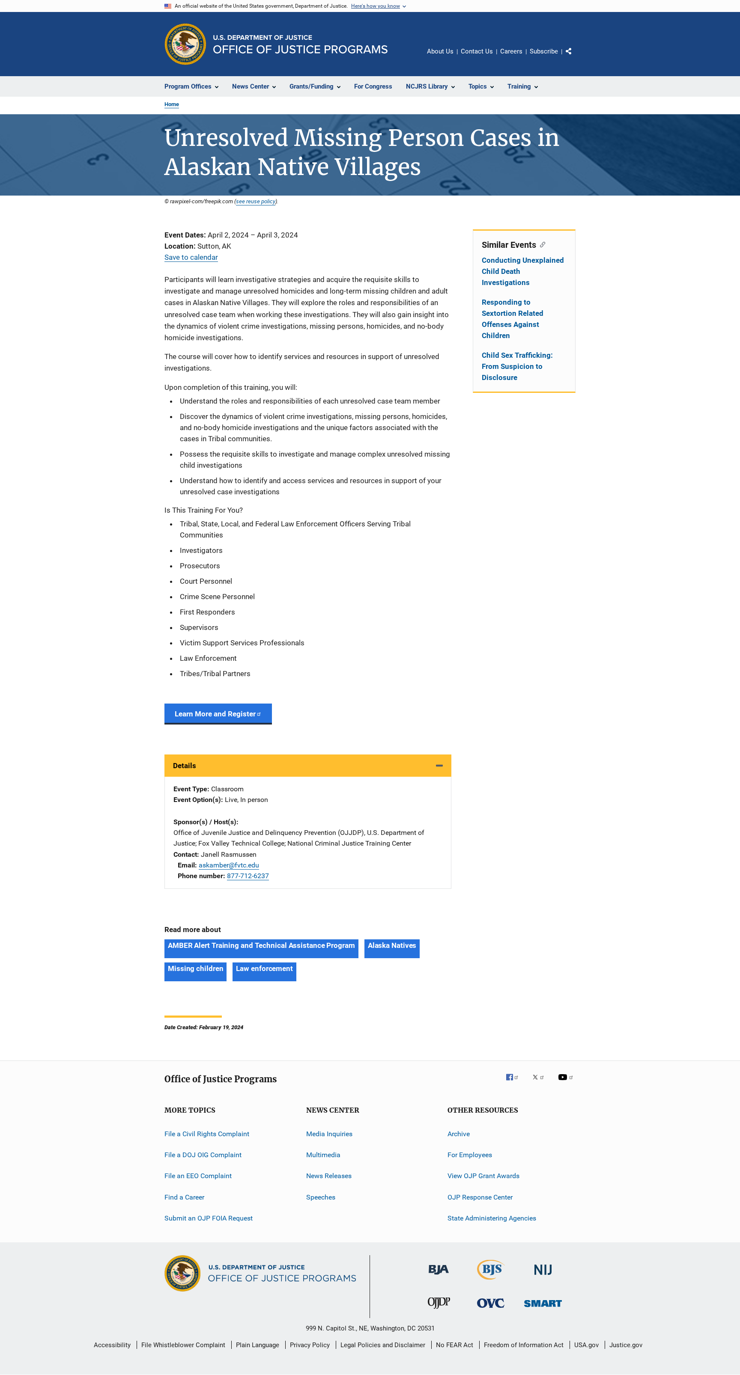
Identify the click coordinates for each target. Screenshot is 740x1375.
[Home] (300, 44)
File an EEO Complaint (198, 1176)
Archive (459, 1133)
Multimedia (323, 1155)
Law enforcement (264, 968)
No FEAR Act (454, 1345)
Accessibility (112, 1345)
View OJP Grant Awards (483, 1176)
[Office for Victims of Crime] (490, 1309)
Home (171, 104)
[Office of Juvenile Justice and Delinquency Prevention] (439, 1310)
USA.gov (586, 1345)
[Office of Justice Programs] (185, 44)
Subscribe (544, 51)
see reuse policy (255, 201)
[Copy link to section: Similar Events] (540, 244)
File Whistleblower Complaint (183, 1345)
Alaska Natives (392, 945)
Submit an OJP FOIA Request (208, 1218)
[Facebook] (515, 1083)
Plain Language (257, 1345)
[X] (541, 1083)
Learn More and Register (215, 714)
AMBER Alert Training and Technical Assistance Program (261, 945)
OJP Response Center (480, 1197)
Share (575, 57)
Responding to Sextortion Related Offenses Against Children (512, 319)
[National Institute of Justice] (543, 1276)
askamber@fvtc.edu (229, 865)
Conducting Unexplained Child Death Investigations (523, 271)
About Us (440, 51)
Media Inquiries (329, 1133)
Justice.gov (625, 1345)
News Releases (329, 1176)
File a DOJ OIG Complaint (203, 1155)
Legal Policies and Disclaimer (382, 1345)
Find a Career (184, 1197)
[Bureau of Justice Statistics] (491, 1281)
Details (184, 765)
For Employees (470, 1155)
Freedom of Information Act (524, 1345)
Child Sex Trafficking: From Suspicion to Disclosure (517, 366)
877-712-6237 (248, 876)
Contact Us (477, 51)
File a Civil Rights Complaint (206, 1133)
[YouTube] (567, 1083)
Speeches (320, 1197)
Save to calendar (191, 257)
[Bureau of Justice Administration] (439, 1276)
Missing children (195, 968)
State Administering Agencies (492, 1218)
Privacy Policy (310, 1345)
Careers (511, 51)
